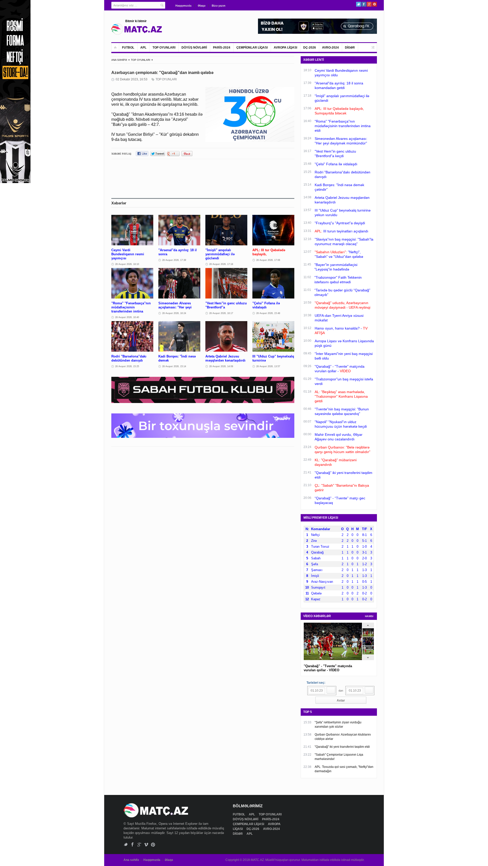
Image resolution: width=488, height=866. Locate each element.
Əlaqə (201, 5)
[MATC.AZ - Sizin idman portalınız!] (136, 29)
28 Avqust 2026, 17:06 (268, 260)
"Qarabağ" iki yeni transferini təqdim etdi (342, 747)
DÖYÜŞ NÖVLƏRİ (194, 47)
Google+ (369, 4)
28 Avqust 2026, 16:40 (127, 317)
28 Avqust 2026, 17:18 (221, 264)
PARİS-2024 (221, 47)
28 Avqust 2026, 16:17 (221, 313)
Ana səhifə (131, 860)
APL (143, 47)
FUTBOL (128, 47)
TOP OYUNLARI (163, 47)
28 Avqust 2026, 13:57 (268, 366)
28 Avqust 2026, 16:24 (174, 313)
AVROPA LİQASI (285, 47)
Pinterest (374, 4)
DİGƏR (350, 47)
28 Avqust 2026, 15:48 (268, 313)
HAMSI (369, 616)
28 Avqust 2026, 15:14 (174, 366)
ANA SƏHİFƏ (119, 59)
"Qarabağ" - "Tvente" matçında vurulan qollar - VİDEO (328, 668)
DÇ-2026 (309, 47)
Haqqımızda (183, 5)
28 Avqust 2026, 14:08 (221, 366)
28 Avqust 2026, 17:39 (174, 260)
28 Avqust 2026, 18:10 (127, 264)
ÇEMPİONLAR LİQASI (252, 47)
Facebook (363, 4)
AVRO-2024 (330, 47)
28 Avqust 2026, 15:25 (127, 366)
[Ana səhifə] (115, 47)
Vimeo (146, 844)
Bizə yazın (218, 5)
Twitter (358, 4)
